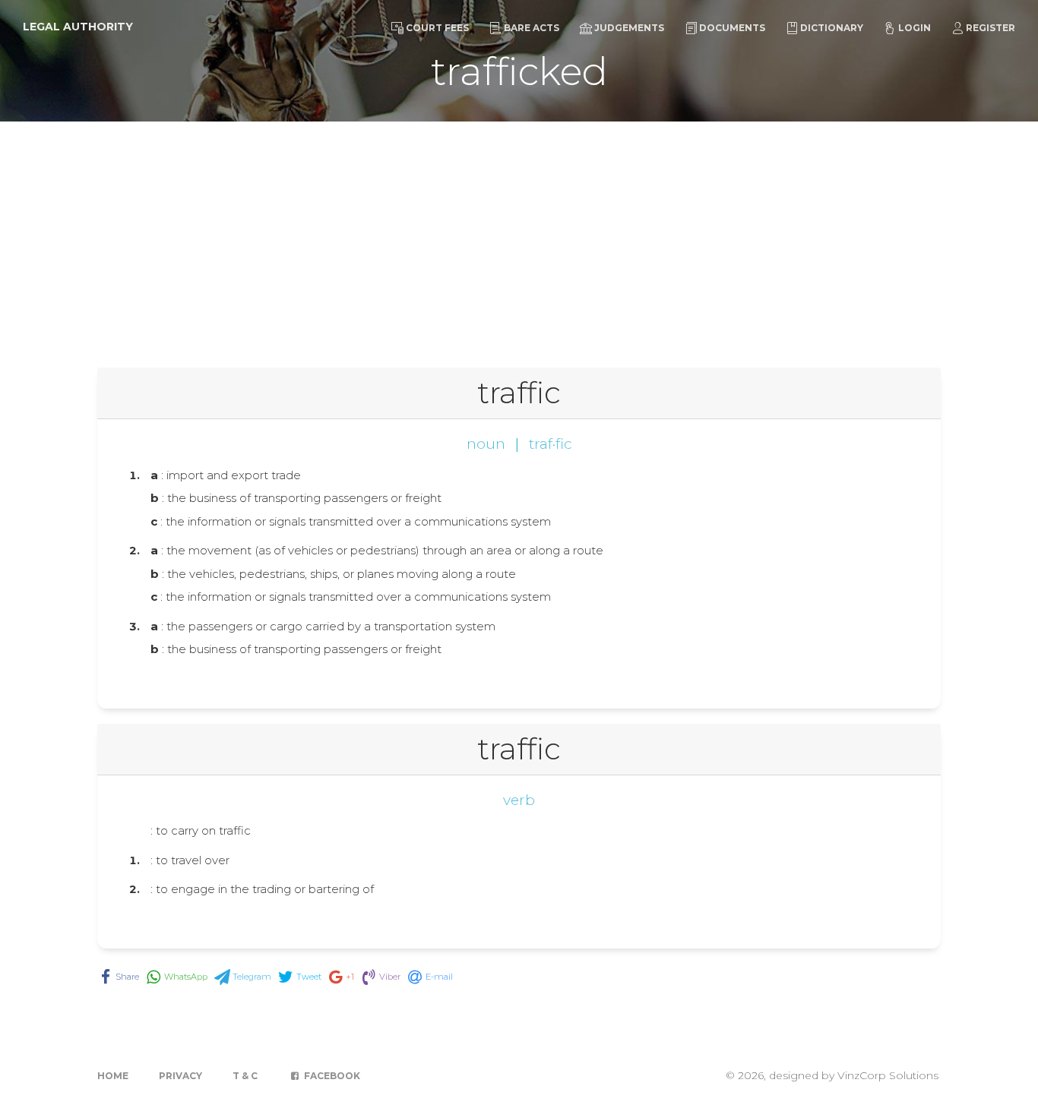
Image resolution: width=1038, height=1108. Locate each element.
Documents (732, 27)
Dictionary (831, 27)
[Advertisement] (519, 235)
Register (990, 27)
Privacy (180, 1075)
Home (112, 1075)
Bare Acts (531, 27)
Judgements (629, 27)
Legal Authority (78, 26)
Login (914, 27)
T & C (245, 1075)
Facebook (331, 1075)
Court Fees (437, 27)
